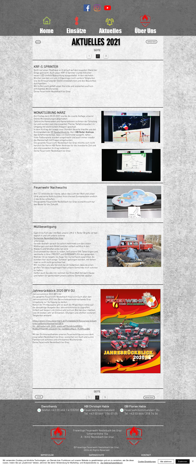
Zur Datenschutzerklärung (112, 462)
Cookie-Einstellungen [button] (147, 461)
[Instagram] (97, 7)
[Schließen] (192, 461)
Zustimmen (182, 461)
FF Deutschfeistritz (60, 132)
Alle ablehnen (166, 461)
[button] (134, 202)
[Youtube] (107, 7)
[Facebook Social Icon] (87, 7)
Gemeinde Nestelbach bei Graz (48, 238)
